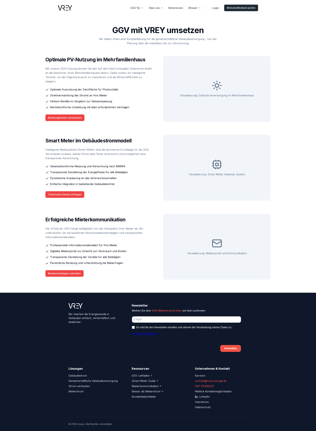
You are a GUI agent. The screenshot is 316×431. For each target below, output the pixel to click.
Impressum (202, 402)
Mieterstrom (76, 391)
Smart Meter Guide (143, 380)
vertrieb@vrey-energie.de (210, 380)
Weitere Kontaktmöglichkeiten (213, 391)
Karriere (200, 375)
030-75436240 (204, 386)
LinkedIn (204, 396)
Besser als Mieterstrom (146, 391)
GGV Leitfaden (141, 375)
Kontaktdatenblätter (144, 396)
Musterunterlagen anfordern (64, 273)
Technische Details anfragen (65, 194)
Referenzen (175, 8)
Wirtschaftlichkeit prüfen (241, 7)
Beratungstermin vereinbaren (65, 117)
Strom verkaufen (79, 386)
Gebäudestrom (77, 375)
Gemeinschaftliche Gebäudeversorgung (93, 380)
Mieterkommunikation (145, 386)
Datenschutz (203, 407)
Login (215, 8)
